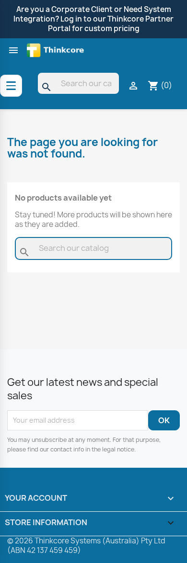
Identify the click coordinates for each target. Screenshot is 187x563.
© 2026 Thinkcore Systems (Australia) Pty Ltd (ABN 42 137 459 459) (86, 545)
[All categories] (11, 86)
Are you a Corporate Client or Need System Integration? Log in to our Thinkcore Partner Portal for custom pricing (93, 19)
